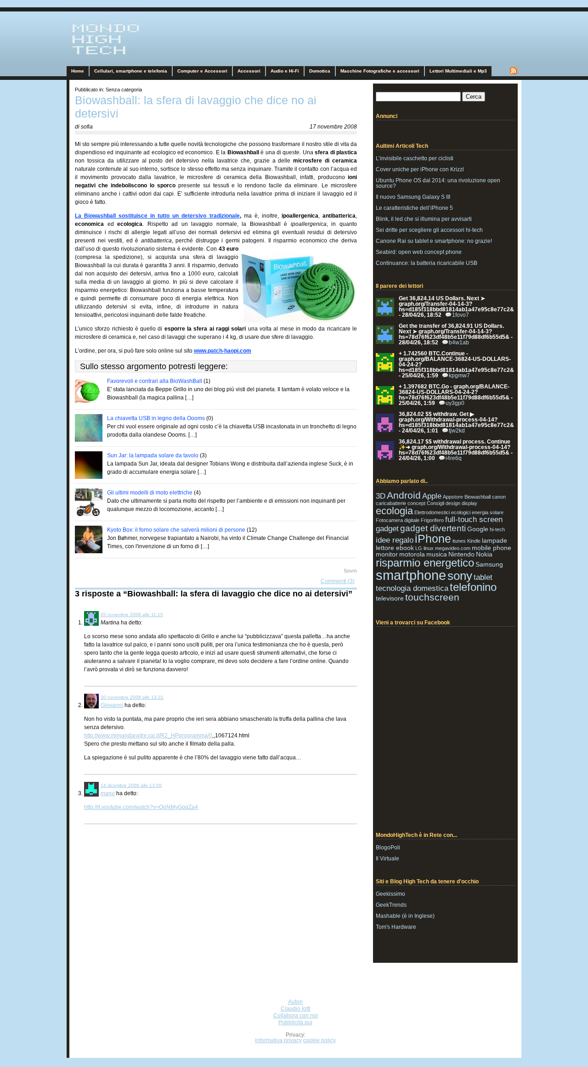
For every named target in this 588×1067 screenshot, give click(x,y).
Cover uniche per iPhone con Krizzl (420, 169)
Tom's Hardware (396, 927)
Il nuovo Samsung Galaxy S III (413, 197)
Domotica (319, 70)
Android (404, 495)
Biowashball (477, 497)
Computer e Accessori (202, 70)
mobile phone (491, 547)
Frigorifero (432, 520)
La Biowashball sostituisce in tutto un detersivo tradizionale (157, 216)
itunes (459, 541)
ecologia (394, 511)
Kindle (474, 541)
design (453, 503)
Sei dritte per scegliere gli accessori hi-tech (429, 230)
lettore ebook (395, 547)
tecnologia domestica (412, 588)
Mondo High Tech (94, 58)
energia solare (487, 512)
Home (77, 70)
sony (459, 576)
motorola (412, 554)
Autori (295, 1002)
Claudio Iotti (296, 1008)
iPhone (433, 538)
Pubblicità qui (295, 1022)
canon (499, 497)
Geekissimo (390, 894)
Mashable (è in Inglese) (405, 916)
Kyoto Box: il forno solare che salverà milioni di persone (176, 530)
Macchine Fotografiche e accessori (379, 70)
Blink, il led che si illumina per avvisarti (424, 219)
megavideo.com (452, 548)
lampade (494, 540)
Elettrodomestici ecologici (442, 512)
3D (380, 496)
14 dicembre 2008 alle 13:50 (131, 785)
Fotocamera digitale (397, 520)
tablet (483, 577)
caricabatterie (391, 503)
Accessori (248, 70)
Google (477, 529)
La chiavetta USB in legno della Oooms (156, 418)
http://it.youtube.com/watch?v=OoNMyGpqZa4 (141, 807)
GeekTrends (391, 905)
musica (436, 554)
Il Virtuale (387, 858)
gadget (387, 528)
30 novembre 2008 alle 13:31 (132, 697)
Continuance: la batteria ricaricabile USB (426, 263)
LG (418, 548)
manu (108, 793)
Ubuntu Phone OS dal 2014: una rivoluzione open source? (438, 183)
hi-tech (497, 529)
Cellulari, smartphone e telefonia (130, 70)
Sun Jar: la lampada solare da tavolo (152, 455)
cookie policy (319, 1040)
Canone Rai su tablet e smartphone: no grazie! (434, 241)
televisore (390, 598)
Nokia (484, 554)
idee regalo (394, 540)
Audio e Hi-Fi (285, 70)
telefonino (473, 587)
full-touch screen (474, 519)
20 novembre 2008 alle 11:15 (132, 614)
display (469, 503)
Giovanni (112, 705)
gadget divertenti (433, 528)
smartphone (411, 575)
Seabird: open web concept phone (419, 252)
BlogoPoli (388, 847)
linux (429, 548)
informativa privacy (278, 1040)
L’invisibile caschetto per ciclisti (414, 158)
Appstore (453, 497)
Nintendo (461, 554)
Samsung (489, 564)
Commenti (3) (338, 581)
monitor (387, 554)
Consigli (435, 503)
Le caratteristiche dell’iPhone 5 (414, 208)
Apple (431, 496)
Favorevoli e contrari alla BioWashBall (154, 381)
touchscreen (432, 597)
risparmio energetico (425, 562)
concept (416, 503)
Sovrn (350, 570)
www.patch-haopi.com (222, 351)
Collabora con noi (295, 1015)
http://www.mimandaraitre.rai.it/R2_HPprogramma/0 (148, 735)
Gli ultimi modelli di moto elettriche (149, 492)
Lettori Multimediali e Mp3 (458, 70)
